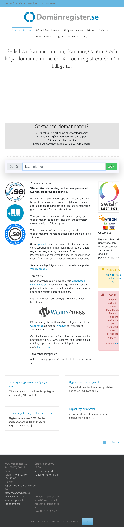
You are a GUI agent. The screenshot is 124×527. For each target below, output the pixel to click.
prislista (42, 244)
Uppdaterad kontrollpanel (84, 382)
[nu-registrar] (15, 203)
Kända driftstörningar (46, 474)
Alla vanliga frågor (15, 496)
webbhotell (78, 280)
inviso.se (61, 325)
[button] (85, 36)
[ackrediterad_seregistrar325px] (15, 182)
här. (117, 343)
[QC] (15, 224)
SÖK (111, 166)
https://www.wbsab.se (17, 492)
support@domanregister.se (46, 3)
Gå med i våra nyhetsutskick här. (113, 278)
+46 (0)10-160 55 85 (23, 3)
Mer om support (43, 471)
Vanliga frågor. (38, 268)
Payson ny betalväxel (82, 409)
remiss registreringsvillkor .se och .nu (31, 413)
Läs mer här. (44, 347)
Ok (87, 521)
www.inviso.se (38, 284)
